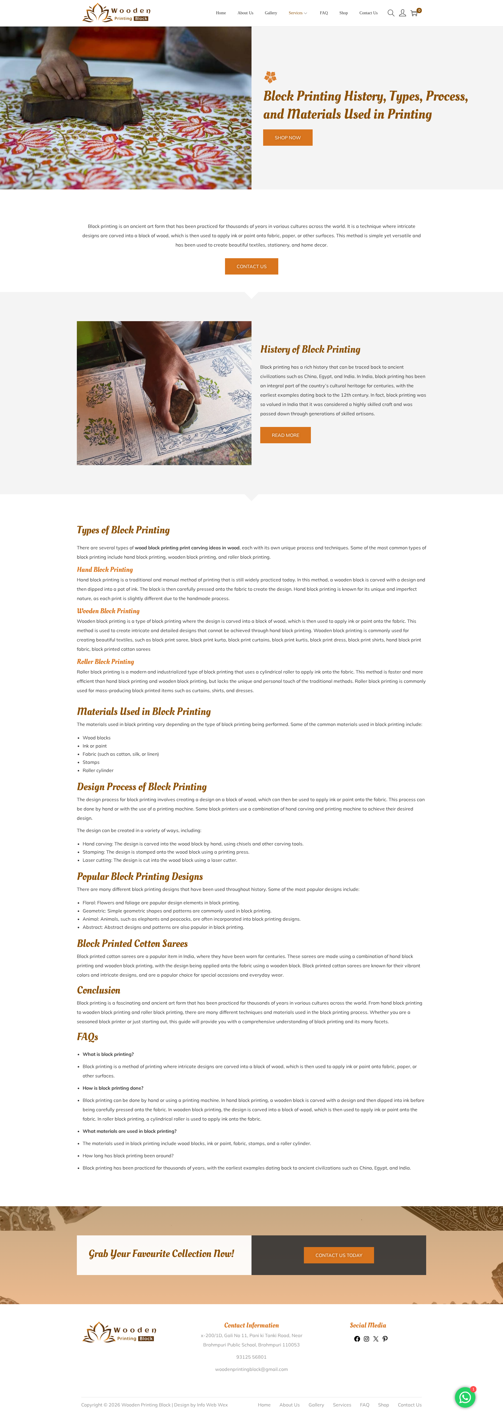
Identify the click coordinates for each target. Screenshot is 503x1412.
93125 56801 (251, 1357)
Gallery (316, 1405)
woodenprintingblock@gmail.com (251, 1369)
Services (342, 1405)
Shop (383, 1405)
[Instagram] (366, 1341)
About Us (289, 1405)
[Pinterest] (385, 1341)
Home (264, 1405)
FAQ (364, 1405)
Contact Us (410, 1405)
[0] (413, 13)
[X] (375, 1341)
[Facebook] (357, 1341)
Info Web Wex (212, 1405)
